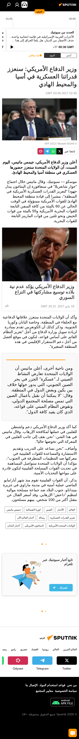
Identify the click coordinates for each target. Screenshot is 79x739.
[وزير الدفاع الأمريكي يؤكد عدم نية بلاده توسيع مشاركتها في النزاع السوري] (39, 254)
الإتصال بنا (31, 685)
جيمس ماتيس (14, 509)
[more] (7, 306)
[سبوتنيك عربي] (68, 6)
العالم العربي (70, 649)
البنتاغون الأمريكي (34, 525)
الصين (49, 509)
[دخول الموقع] (17, 4)
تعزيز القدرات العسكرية (62, 517)
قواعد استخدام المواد (52, 685)
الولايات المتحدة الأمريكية (62, 525)
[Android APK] (62, 702)
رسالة (42, 517)
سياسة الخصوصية (66, 690)
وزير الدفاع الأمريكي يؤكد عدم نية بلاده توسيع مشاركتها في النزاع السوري (41, 292)
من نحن (72, 685)
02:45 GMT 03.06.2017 (61, 93)
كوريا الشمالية (33, 509)
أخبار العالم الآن (25, 517)
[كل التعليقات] (72, 733)
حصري (23, 649)
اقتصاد (34, 649)
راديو (13, 649)
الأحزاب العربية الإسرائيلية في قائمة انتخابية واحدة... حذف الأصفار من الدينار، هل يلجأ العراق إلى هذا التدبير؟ (41, 40)
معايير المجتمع (44, 690)
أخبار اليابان (13, 525)
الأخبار (60, 509)
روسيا (45, 649)
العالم (72, 509)
